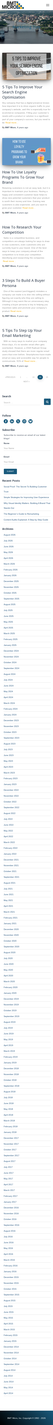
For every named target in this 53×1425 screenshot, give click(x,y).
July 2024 (8, 680)
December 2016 (11, 1207)
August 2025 (9, 604)
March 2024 (9, 703)
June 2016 (9, 1242)
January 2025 (10, 645)
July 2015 (8, 1306)
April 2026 (8, 558)
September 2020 (11, 946)
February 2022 (11, 848)
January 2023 (10, 784)
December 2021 (11, 860)
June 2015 (9, 1312)
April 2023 (8, 767)
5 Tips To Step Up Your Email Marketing (22, 333)
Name (7, 443)
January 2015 (10, 1341)
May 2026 (8, 552)
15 (47, 377)
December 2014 (11, 1347)
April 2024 (8, 697)
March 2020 (9, 981)
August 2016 (9, 1231)
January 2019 (10, 1062)
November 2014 (11, 1352)
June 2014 (9, 1381)
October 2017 (10, 1149)
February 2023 (11, 778)
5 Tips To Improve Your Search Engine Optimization (22, 92)
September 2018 (11, 1086)
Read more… (12, 122)
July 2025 (8, 610)
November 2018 (11, 1074)
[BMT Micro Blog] (14, 5)
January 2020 (10, 993)
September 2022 (11, 807)
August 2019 (9, 1022)
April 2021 (8, 906)
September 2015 (11, 1294)
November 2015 (11, 1283)
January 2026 (10, 575)
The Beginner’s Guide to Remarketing (21, 514)
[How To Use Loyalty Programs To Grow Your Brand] (26, 151)
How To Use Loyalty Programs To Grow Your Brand (23, 177)
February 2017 (11, 1196)
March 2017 (9, 1190)
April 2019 (8, 1045)
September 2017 (11, 1155)
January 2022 (10, 854)
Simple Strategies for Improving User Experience (26, 497)
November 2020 (11, 935)
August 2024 (9, 674)
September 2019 (11, 1016)
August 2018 (9, 1091)
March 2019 (9, 1051)
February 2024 (11, 709)
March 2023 (9, 773)
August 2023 (9, 744)
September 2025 (11, 599)
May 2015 (8, 1318)
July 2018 (8, 1097)
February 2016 (11, 1265)
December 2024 (11, 651)
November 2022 (11, 796)
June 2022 (9, 825)
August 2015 (9, 1300)
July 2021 (8, 889)
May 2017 (8, 1178)
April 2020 (8, 975)
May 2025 (8, 622)
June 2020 (9, 964)
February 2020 (11, 987)
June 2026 (9, 546)
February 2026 (11, 570)
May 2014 (8, 1387)
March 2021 (9, 912)
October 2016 (10, 1219)
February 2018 (11, 1126)
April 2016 (8, 1254)
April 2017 (8, 1184)
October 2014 (10, 1358)
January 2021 (10, 923)
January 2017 (10, 1202)
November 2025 (11, 587)
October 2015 (10, 1289)
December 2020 (11, 929)
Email (6, 457)
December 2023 (11, 720)
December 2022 (11, 790)
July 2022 (8, 819)
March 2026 (9, 564)
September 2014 (11, 1364)
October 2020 (10, 941)
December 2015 (11, 1277)
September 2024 (11, 668)
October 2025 (10, 593)
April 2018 (8, 1115)
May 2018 (8, 1109)
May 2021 (8, 900)
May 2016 (8, 1248)
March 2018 (9, 1120)
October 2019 (10, 1010)
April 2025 (8, 628)
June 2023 (9, 755)
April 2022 (8, 836)
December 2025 (11, 581)
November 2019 (11, 1004)
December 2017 (11, 1138)
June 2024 (9, 686)
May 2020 (8, 970)
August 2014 (9, 1370)
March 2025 (9, 633)
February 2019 (11, 1057)
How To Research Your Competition (21, 230)
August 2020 (9, 952)
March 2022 (9, 842)
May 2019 (8, 1039)
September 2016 (11, 1225)
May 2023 (8, 761)
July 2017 (8, 1167)
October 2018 (10, 1080)
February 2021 (11, 918)
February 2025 (11, 639)
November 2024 (11, 657)
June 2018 (9, 1103)
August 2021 (9, 883)
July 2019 (8, 1028)
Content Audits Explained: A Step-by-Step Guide (26, 520)
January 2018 (10, 1132)
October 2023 (10, 732)
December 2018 (11, 1068)
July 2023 (8, 749)
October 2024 (10, 662)
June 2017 (9, 1173)
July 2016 (8, 1236)
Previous (10, 377)
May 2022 (8, 831)
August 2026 (9, 535)
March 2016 (9, 1260)
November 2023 (11, 726)
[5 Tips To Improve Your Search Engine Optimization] (26, 66)
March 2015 (9, 1329)
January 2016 (10, 1271)
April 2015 (8, 1323)
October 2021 (10, 871)
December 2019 (11, 999)
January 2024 (10, 715)
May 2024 (8, 691)
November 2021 (11, 865)
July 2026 (8, 541)
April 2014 (8, 1393)
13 (33, 377)
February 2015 (11, 1335)
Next (25, 382)
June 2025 (9, 616)
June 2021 (9, 894)
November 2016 (11, 1213)
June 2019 (9, 1033)
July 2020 (8, 958)
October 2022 (10, 802)
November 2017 (11, 1144)
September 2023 (11, 738)
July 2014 (8, 1376)
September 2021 (11, 877)
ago (22, 127)
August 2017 (9, 1161)
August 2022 (9, 813)
